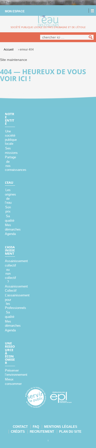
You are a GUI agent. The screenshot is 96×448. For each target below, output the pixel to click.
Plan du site (70, 431)
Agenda (10, 234)
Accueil (9, 49)
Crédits (18, 431)
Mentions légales (60, 427)
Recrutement (42, 431)
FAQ (36, 427)
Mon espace (15, 11)
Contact (20, 427)
